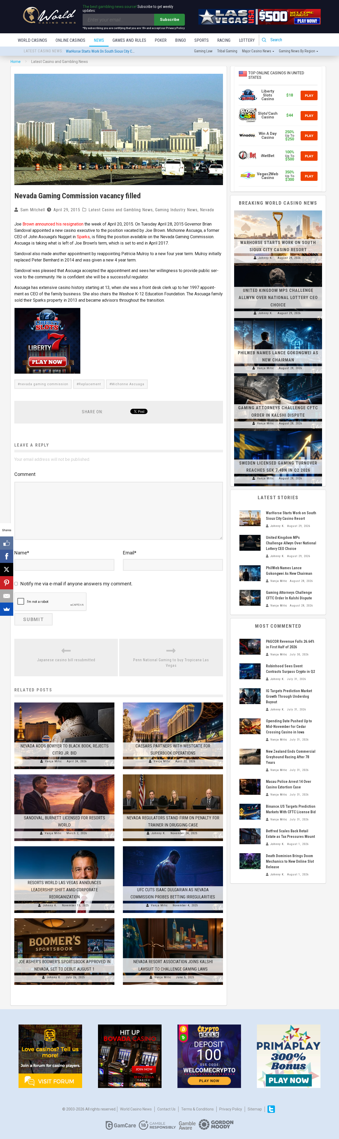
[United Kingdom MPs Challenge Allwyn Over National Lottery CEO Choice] (278, 266)
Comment (24, 474)
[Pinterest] (6, 582)
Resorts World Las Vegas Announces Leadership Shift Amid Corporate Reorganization (64, 889)
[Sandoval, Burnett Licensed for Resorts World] (64, 774)
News (99, 40)
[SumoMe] (6, 609)
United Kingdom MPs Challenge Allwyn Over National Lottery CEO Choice (119, 51)
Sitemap (255, 1109)
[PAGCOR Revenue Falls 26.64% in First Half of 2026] (250, 647)
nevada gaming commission (44, 384)
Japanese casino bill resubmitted (66, 660)
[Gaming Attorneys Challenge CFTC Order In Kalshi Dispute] (278, 376)
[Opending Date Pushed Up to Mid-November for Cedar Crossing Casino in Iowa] (250, 726)
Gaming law (203, 51)
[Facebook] (6, 556)
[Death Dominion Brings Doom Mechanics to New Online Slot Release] (250, 861)
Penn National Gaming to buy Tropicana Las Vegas (171, 663)
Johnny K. (158, 833)
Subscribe (169, 19)
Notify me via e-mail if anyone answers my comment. (76, 583)
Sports (201, 40)
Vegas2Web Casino (267, 176)
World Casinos (32, 40)
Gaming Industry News (176, 209)
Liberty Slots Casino (267, 95)
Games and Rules (129, 40)
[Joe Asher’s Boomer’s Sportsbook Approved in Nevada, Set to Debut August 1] (64, 918)
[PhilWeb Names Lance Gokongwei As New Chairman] (278, 321)
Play (309, 95)
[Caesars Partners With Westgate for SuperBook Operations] (173, 702)
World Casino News (136, 1109)
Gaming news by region (297, 51)
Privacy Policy (230, 1109)
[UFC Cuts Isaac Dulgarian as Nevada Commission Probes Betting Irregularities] (173, 846)
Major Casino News (256, 51)
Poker (161, 40)
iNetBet (267, 156)
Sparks (83, 236)
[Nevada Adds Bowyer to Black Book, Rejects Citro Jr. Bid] (64, 702)
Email (129, 552)
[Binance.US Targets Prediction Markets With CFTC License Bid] (250, 812)
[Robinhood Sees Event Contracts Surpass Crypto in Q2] (250, 671)
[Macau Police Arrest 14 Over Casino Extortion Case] (250, 787)
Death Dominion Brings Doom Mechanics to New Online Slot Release (290, 861)
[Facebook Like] (6, 543)
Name (21, 552)
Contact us (166, 1109)
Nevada (207, 209)
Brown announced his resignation (53, 224)
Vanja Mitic (53, 761)
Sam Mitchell (32, 209)
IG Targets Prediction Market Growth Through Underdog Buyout (289, 696)
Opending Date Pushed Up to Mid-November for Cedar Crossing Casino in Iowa (289, 726)
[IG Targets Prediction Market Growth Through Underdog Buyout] (250, 696)
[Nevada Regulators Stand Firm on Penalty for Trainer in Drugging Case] (173, 774)
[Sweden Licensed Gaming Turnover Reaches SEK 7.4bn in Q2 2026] (278, 431)
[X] (6, 569)
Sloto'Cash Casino (268, 115)
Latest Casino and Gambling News (120, 209)
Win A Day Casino (267, 135)
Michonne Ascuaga (127, 384)
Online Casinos (70, 40)
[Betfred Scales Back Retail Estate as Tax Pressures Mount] (250, 836)
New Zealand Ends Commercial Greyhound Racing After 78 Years (290, 757)
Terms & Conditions (197, 1109)
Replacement (90, 384)
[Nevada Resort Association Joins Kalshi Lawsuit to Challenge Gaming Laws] (173, 918)
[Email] (6, 596)
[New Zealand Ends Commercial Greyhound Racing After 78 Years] (250, 757)
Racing (223, 40)
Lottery (247, 40)
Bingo (180, 40)
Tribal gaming (227, 51)
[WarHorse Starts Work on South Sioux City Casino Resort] (278, 210)
